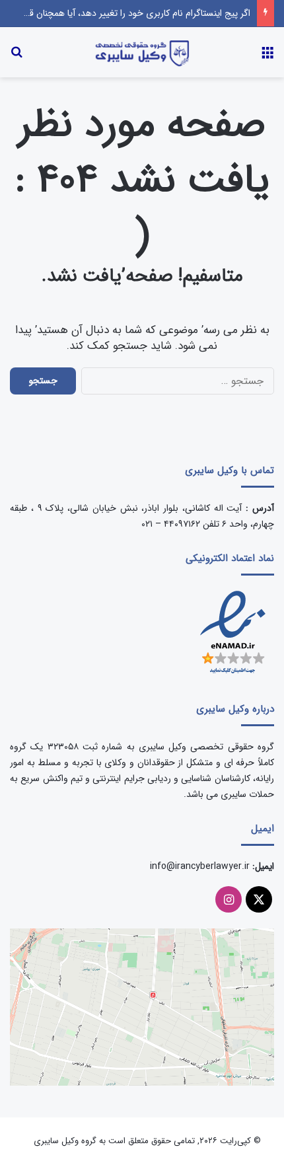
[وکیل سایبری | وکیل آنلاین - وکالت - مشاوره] (142, 52)
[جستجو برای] (16, 57)
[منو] (267, 57)
